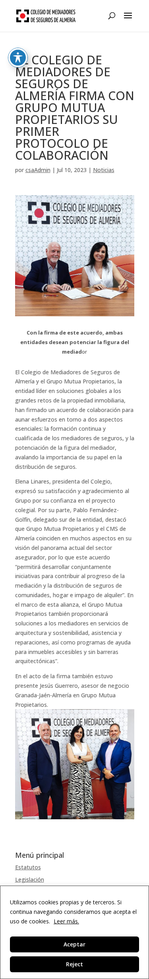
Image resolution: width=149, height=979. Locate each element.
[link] (46, 16)
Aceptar (74, 944)
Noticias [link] (103, 170)
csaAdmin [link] (37, 170)
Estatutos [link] (28, 867)
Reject (74, 964)
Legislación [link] (29, 879)
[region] (74, 932)
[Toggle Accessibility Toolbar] (17, 57)
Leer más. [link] (66, 921)
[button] (128, 21)
